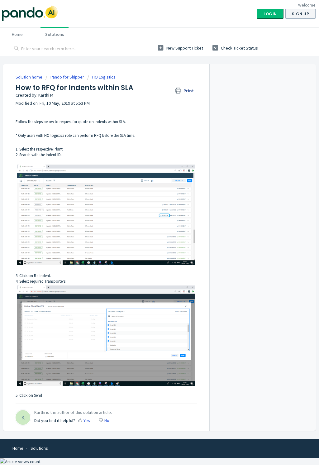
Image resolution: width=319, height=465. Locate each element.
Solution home (29, 77)
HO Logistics (104, 77)
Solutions (54, 34)
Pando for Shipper (67, 77)
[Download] (148, 153)
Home (17, 34)
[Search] (16, 49)
